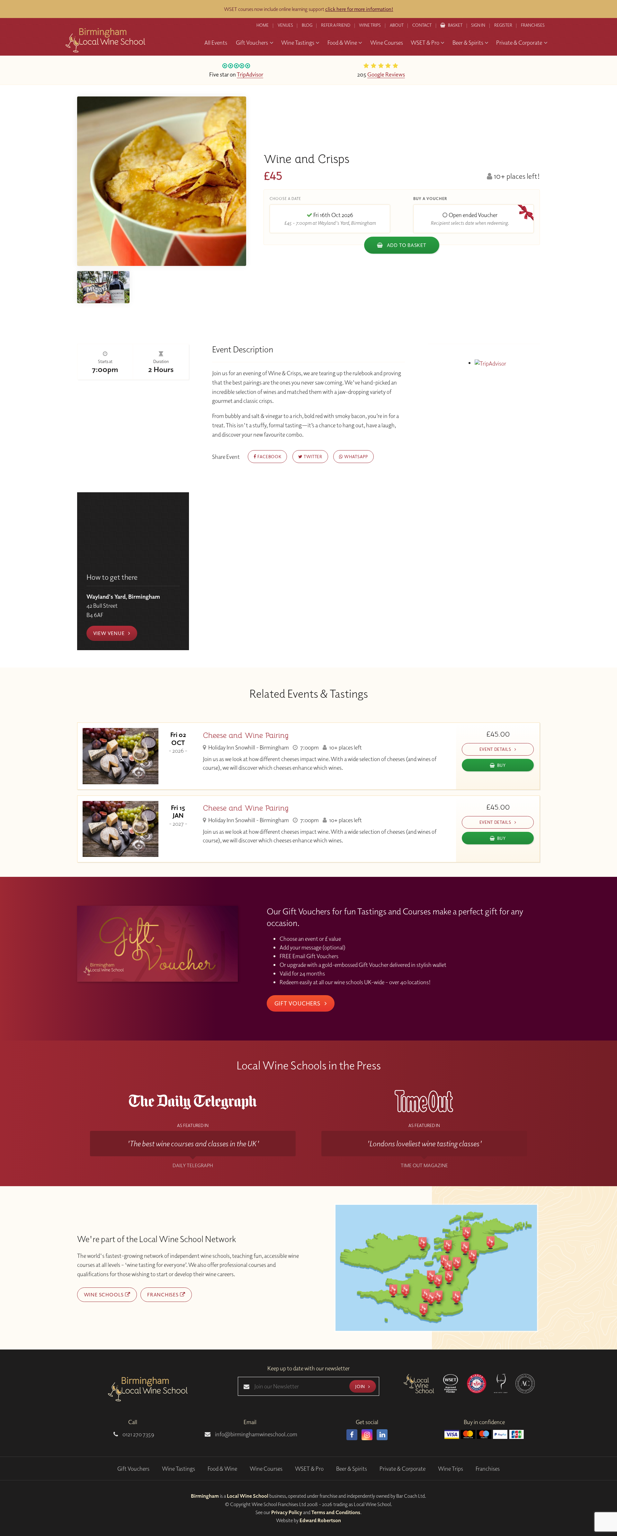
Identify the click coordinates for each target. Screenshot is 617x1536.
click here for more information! (359, 9)
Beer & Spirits (351, 1468)
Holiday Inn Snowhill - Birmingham (248, 747)
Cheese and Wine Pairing (246, 735)
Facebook (268, 456)
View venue (109, 633)
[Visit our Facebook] (351, 1434)
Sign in (478, 25)
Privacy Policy (286, 1512)
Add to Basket (406, 245)
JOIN (360, 1386)
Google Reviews (386, 74)
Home (262, 25)
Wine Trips (450, 1468)
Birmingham (205, 1496)
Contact (422, 25)
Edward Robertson (320, 1520)
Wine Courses (266, 1468)
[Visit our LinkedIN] (382, 1434)
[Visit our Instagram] (367, 1434)
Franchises (533, 25)
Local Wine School (247, 1496)
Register (503, 25)
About (397, 25)
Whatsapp (355, 456)
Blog (307, 25)
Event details (495, 749)
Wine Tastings (178, 1468)
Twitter (312, 456)
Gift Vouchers (298, 1003)
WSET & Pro (309, 1468)
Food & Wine (222, 1468)
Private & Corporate (402, 1468)
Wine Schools (104, 1294)
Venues (285, 25)
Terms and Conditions (335, 1512)
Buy (501, 765)
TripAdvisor (250, 74)
